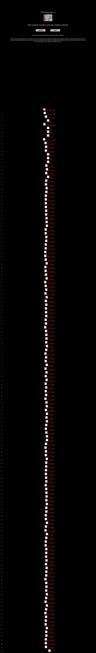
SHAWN (49, 316)
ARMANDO (49, 267)
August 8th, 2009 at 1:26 (49, 137)
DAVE (49, 279)
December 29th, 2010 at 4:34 (49, 314)
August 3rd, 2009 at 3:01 (49, 118)
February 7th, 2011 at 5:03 (49, 645)
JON (49, 414)
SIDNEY (49, 358)
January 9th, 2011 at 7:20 (49, 438)
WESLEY (49, 644)
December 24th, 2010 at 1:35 (49, 257)
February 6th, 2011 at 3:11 (50, 581)
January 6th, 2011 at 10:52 (49, 423)
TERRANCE (49, 252)
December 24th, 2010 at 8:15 (49, 250)
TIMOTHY (49, 230)
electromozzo (49, 113)
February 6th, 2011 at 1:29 (49, 577)
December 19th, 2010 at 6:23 (49, 205)
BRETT (49, 433)
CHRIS (49, 493)
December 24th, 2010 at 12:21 (49, 246)
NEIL (49, 628)
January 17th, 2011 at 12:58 (49, 453)
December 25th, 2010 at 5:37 (49, 269)
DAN (49, 523)
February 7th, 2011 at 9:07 (49, 622)
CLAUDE (49, 324)
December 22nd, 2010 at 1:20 (49, 227)
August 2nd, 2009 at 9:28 (49, 114)
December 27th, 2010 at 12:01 (49, 276)
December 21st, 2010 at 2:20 (49, 220)
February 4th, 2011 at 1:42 (49, 502)
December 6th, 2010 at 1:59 (49, 186)
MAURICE (49, 625)
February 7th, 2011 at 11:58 (49, 630)
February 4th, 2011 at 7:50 (49, 532)
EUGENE (49, 301)
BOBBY (49, 173)
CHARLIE (49, 200)
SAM (49, 606)
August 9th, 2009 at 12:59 (50, 141)
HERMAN (49, 621)
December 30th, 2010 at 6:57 (49, 340)
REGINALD (49, 613)
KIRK (49, 407)
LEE (49, 437)
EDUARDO (49, 294)
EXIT (55, 30)
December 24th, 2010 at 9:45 (49, 265)
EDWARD (49, 516)
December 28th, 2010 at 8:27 (49, 299)
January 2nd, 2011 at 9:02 (49, 374)
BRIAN (49, 403)
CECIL (49, 373)
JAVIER (49, 553)
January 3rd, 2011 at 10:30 (49, 381)
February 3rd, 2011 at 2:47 (49, 487)
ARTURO (49, 207)
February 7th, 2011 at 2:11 (50, 637)
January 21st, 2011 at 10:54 (49, 464)
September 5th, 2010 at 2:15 (49, 167)
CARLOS (49, 196)
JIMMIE (49, 290)
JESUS (49, 192)
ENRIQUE (49, 361)
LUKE (49, 380)
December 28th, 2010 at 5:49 (49, 295)
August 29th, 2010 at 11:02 (49, 156)
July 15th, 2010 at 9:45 (49, 152)
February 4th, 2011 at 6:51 (49, 528)
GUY (49, 226)
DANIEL (49, 610)
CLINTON (49, 204)
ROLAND (49, 429)
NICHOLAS (49, 580)
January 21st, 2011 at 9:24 (49, 460)
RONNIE (49, 617)
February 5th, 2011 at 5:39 (49, 539)
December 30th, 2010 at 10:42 (49, 344)
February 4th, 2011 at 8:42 (49, 513)
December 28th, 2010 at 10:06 (49, 302)
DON (49, 504)
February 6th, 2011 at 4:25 (49, 558)
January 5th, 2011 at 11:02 (49, 408)
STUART (49, 647)
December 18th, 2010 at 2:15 (49, 197)
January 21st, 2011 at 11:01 (49, 472)
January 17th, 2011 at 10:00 (49, 449)
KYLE (49, 568)
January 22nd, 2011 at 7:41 (49, 483)
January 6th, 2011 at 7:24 (49, 419)
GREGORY (49, 354)
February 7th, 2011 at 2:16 (49, 607)
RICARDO (49, 286)
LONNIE (49, 211)
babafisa (49, 117)
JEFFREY (49, 234)
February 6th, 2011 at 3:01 (49, 554)
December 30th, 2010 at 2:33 (49, 329)
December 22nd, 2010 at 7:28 (49, 231)
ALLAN (49, 166)
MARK (49, 339)
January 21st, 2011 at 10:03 (49, 479)
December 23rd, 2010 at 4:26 (49, 235)
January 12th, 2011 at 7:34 (49, 445)
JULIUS (49, 425)
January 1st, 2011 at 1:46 (49, 363)
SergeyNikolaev (49, 110)
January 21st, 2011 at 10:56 (49, 468)
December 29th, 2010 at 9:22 (49, 321)
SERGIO (49, 313)
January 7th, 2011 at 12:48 (49, 430)
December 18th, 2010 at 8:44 (49, 201)
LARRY (49, 350)
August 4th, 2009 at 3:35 (49, 126)
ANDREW (49, 245)
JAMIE (49, 587)
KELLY (49, 335)
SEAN (49, 497)
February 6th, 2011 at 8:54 (49, 566)
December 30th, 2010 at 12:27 (49, 325)
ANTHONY (49, 271)
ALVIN (49, 418)
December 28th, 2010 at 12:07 (49, 291)
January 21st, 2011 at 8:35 (49, 457)
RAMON (49, 147)
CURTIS (49, 215)
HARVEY (49, 455)
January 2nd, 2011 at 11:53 (49, 378)
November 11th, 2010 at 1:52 (49, 182)
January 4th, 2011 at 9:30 (49, 393)
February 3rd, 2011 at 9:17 (49, 494)
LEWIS (49, 636)
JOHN (49, 298)
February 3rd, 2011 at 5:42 (49, 490)
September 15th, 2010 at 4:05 (49, 178)
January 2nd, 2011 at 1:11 (49, 370)
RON (49, 422)
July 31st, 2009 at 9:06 (49, 111)
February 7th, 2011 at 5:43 (49, 611)
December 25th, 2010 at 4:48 (49, 272)
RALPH (49, 305)
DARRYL (49, 471)
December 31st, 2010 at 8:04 (49, 351)
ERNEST (49, 185)
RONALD (49, 474)
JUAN (49, 222)
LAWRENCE (49, 283)
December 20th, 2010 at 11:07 (49, 208)
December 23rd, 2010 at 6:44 (49, 242)
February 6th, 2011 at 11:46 (49, 573)
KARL (49, 264)
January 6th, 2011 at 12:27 (49, 415)
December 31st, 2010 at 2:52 (49, 355)
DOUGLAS (49, 448)
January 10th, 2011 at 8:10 (49, 442)
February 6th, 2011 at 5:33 (49, 592)
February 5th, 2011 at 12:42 (49, 536)
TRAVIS (49, 591)
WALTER (49, 275)
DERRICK (49, 249)
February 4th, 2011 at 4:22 (49, 509)
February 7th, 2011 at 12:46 (49, 603)
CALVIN (49, 181)
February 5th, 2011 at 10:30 (49, 547)
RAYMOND (49, 369)
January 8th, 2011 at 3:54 (49, 434)
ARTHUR (49, 565)
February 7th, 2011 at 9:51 (49, 626)
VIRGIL (49, 572)
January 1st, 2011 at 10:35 (49, 366)
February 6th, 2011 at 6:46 (49, 562)
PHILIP (49, 501)
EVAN (49, 189)
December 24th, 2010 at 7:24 (49, 261)
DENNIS (49, 395)
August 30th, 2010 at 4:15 (50, 163)
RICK (49, 365)
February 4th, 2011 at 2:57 (49, 524)
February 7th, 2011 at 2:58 (49, 641)
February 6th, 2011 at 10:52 (49, 569)
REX (49, 170)
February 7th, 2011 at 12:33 (49, 633)
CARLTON (49, 384)
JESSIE (49, 343)
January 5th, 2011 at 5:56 (49, 396)
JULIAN (49, 388)
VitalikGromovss (49, 140)
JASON (49, 538)
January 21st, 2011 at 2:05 (49, 475)
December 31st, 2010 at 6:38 (49, 359)
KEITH (49, 561)
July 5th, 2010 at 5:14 (49, 148)
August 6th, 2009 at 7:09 (49, 133)
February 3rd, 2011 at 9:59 (49, 498)
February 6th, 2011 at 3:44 (49, 584)
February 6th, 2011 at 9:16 (49, 596)
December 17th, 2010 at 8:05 (49, 190)
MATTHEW (49, 143)
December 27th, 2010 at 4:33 (49, 280)
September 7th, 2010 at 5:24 (49, 175)
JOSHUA (49, 309)
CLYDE (49, 237)
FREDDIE (49, 377)
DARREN (49, 151)
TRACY (49, 482)
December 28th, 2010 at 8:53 (49, 287)
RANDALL (49, 546)
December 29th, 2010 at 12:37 (49, 306)
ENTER (40, 30)
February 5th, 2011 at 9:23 (49, 543)
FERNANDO (49, 328)
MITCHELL (49, 399)
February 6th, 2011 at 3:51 (49, 588)
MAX (49, 595)
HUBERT (49, 452)
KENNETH (49, 602)
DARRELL (49, 320)
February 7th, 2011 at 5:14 (49, 648)
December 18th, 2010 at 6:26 (49, 193)
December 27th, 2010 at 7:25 (49, 284)
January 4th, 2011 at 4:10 (49, 389)
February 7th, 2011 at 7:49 (49, 618)
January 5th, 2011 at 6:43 (49, 404)
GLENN (49, 508)
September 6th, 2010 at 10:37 (49, 171)
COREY (49, 241)
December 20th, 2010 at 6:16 (49, 212)
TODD (49, 219)
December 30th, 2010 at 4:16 (49, 336)
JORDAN (49, 410)
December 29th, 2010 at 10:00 (49, 310)
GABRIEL (49, 260)
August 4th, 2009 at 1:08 (49, 122)
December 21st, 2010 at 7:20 (49, 216)
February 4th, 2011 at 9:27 (49, 517)
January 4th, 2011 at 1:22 (49, 385)
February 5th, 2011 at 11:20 (49, 551)
